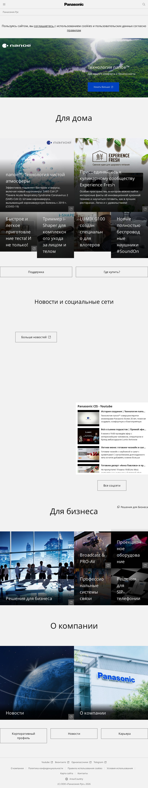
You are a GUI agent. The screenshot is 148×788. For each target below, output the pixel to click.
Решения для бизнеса (134, 507)
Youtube (46, 762)
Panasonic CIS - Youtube (95, 406)
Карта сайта (66, 773)
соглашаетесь (44, 26)
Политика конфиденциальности (45, 768)
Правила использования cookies (85, 768)
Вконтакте (60, 762)
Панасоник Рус (11, 12)
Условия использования (120, 768)
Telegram (98, 762)
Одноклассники (79, 762)
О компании (17, 768)
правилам (74, 30)
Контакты (83, 773)
